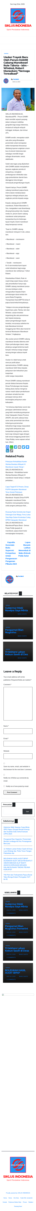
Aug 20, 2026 (11, 932)
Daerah (6, 53)
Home (5, 1198)
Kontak (5, 1202)
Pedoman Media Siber (14, 1202)
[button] (17, 40)
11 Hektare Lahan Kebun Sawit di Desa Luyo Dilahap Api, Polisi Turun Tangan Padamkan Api (18, 851)
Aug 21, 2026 (11, 910)
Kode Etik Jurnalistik (26, 1198)
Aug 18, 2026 (11, 976)
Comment (7, 684)
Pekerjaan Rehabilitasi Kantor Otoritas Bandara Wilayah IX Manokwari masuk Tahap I (16, 464)
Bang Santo (22, 614)
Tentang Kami (18, 1206)
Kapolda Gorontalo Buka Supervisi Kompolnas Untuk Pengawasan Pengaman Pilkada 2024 (11, 553)
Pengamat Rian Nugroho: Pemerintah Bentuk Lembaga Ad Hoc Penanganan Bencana (18, 841)
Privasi (25, 1202)
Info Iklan (16, 1198)
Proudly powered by (12, 1193)
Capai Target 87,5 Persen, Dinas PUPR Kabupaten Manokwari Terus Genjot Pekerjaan (17, 489)
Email (6, 738)
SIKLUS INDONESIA (18, 25)
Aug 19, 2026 (11, 954)
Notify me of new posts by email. (17, 786)
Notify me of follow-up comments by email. (16, 779)
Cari (27, 811)
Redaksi (16, 79)
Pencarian (7, 805)
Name (6, 726)
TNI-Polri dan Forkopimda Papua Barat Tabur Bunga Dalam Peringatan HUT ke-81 (18, 877)
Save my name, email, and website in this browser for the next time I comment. (18, 768)
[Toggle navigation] (32, 40)
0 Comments (11, 913)
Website (6, 751)
